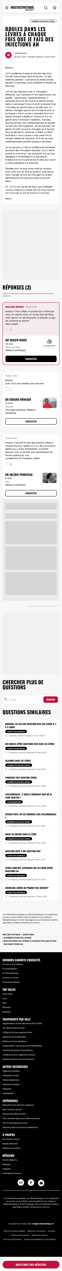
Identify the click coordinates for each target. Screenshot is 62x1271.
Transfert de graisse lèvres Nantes (18, 1050)
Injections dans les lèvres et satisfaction (20, 1127)
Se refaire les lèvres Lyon (14, 1028)
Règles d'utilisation (36, 1231)
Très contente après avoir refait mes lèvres (21, 1118)
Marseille (7, 1007)
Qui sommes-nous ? (11, 1139)
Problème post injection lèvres (21, 777)
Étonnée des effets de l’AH (14, 1114)
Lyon (5, 998)
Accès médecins (10, 1160)
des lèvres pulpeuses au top (15, 1123)
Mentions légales (40, 1235)
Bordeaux (7, 1012)
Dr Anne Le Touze (10, 977)
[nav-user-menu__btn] (55, 8)
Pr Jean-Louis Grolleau (13, 964)
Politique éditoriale (12, 1239)
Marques (6, 1164)
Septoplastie (8, 1093)
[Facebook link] (31, 1183)
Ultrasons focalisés (11, 1084)
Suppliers (7, 1169)
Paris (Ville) (8, 994)
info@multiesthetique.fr (43, 1223)
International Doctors (12, 1173)
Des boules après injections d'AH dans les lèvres (29, 744)
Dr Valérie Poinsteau (19, 474)
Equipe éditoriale (10, 1143)
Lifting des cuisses (11, 1075)
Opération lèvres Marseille (14, 1037)
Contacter (31, 358)
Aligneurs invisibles (11, 1071)
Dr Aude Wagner (10, 968)
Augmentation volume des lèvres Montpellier (22, 1046)
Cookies (51, 1231)
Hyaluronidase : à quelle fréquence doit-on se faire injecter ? (28, 796)
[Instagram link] (21, 1183)
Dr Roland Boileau (10, 973)
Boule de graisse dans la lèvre (20, 834)
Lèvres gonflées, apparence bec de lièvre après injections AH (29, 869)
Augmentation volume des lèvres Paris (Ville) (22, 1023)
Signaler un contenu (11, 1148)
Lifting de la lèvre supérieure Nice (17, 1032)
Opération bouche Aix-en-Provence (18, 1059)
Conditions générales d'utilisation (39, 1239)
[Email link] (41, 1183)
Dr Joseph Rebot (16, 340)
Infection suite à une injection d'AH (23, 851)
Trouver (50, 699)
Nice (5, 1003)
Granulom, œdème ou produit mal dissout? (26, 887)
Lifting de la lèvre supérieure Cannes (19, 1055)
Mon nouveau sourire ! (12, 1109)
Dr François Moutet (11, 982)
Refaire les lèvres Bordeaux (15, 1041)
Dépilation (7, 1089)
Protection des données (14, 1231)
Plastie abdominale (11, 1080)
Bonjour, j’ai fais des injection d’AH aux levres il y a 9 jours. (30, 725)
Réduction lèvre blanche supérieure (18, 1105)
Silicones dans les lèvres (18, 760)
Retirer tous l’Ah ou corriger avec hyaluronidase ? (30, 816)
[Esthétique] (23, 8)
